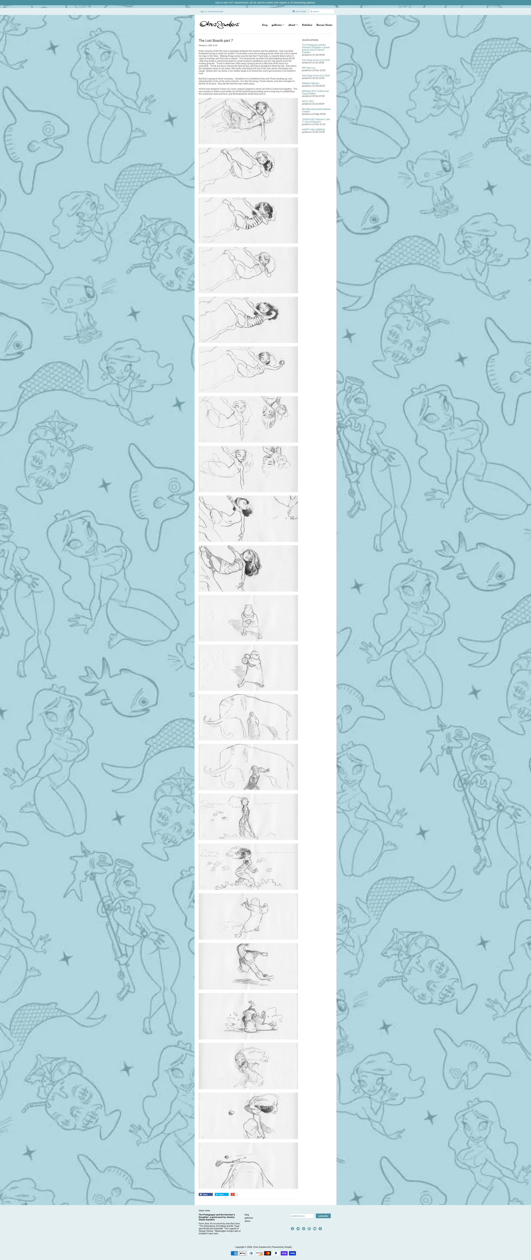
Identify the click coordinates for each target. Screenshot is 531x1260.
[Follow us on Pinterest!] (304, 1229)
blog (264, 25)
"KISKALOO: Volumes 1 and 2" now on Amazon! (316, 120)
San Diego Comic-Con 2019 (316, 60)
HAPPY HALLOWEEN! (313, 129)
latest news (204, 1210)
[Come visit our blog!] (321, 1229)
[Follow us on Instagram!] (310, 1229)
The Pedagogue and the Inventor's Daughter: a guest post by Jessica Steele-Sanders (315, 49)
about (292, 25)
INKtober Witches (310, 83)
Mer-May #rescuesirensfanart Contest (316, 110)
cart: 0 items (301, 11)
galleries (277, 25)
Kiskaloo (307, 25)
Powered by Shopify (282, 1247)
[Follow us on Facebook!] (293, 1229)
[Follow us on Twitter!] (298, 1229)
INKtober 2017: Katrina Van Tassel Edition (315, 92)
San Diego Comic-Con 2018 (316, 75)
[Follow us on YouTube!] (315, 1229)
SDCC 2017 (308, 101)
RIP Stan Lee (308, 68)
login (202, 11)
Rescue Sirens (324, 25)
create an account (215, 11)
